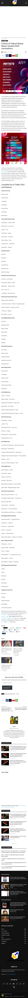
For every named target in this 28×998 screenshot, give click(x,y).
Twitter (18, 618)
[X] (10, 55)
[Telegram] (13, 983)
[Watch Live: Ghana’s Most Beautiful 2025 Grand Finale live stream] (5, 919)
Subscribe (6, 687)
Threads (9, 618)
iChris (5, 51)
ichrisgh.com (4, 614)
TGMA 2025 (3, 165)
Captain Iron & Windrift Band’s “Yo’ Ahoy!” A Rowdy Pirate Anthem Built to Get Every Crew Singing (18, 762)
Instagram (3, 618)
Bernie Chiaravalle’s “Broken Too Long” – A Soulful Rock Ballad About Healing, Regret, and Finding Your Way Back (18, 748)
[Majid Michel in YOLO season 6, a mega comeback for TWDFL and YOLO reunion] (5, 886)
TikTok (12, 618)
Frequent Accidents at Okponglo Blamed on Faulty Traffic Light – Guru (7, 709)
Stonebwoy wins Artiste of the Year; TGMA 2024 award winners (6, 667)
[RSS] (10, 983)
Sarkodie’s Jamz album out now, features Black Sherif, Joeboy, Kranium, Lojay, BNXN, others (18, 893)
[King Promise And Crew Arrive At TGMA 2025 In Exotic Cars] (6, 644)
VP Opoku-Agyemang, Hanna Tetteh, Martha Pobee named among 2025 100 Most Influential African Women (18, 904)
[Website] (23, 983)
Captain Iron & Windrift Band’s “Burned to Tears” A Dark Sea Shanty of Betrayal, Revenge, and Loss (18, 755)
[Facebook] (7, 55)
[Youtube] (14, 987)
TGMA (17, 693)
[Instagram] (7, 983)
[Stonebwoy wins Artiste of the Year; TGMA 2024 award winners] (6, 660)
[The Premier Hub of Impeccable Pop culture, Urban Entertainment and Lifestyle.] (14, 956)
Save (14, 55)
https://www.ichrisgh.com (14, 728)
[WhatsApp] (16, 55)
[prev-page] (2, 767)
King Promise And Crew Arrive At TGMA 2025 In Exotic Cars (6, 650)
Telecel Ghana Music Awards (10, 693)
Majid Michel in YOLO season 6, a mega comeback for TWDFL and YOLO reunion (18, 886)
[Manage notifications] (3, 995)
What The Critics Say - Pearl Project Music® (10, 851)
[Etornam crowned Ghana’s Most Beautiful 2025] (5, 911)
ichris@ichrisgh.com (11, 974)
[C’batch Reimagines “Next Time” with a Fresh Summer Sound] (5, 838)
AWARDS (6, 37)
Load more (13, 843)
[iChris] (2, 52)
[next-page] (4, 767)
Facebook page (5, 616)
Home (2, 37)
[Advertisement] (14, 21)
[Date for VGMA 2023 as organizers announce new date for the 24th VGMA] (5, 879)
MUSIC (7, 40)
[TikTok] (17, 983)
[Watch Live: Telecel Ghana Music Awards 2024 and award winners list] (18, 644)
